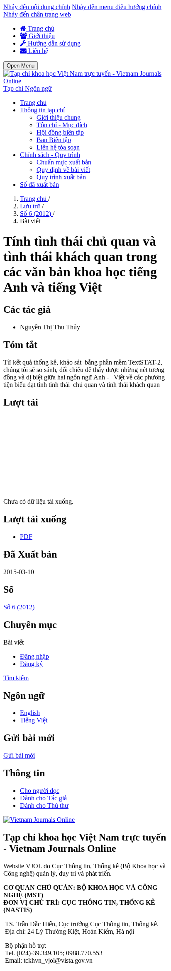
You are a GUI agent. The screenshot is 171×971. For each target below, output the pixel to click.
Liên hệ (37, 50)
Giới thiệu (41, 35)
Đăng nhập (34, 656)
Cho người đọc (39, 790)
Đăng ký (31, 663)
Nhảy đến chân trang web (37, 14)
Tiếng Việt (33, 720)
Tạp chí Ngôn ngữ (27, 88)
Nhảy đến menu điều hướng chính (116, 6)
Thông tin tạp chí (42, 110)
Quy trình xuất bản (61, 177)
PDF (26, 536)
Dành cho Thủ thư (44, 805)
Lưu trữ (31, 206)
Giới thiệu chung (59, 117)
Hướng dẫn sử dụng (53, 43)
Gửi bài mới (19, 755)
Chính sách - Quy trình (50, 154)
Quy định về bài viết (63, 169)
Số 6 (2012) (36, 213)
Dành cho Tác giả (43, 798)
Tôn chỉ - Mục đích (62, 124)
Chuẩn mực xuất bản (64, 162)
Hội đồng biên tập (60, 132)
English (30, 712)
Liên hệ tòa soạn (58, 147)
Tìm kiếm (16, 677)
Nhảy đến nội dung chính (36, 6)
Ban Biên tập (54, 139)
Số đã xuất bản (39, 184)
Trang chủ (40, 28)
